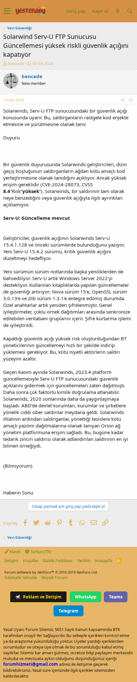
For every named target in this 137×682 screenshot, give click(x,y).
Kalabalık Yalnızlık (20, 577)
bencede (16, 63)
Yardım (83, 560)
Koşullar (30, 560)
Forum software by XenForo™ (51, 572)
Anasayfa (103, 560)
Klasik (14, 551)
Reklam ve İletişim (38, 597)
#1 (131, 100)
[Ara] (130, 11)
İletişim (11, 560)
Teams (115, 597)
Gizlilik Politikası (57, 560)
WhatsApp (85, 597)
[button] (7, 11)
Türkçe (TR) (40, 551)
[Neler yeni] (118, 11)
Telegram (68, 611)
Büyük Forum (55, 577)
